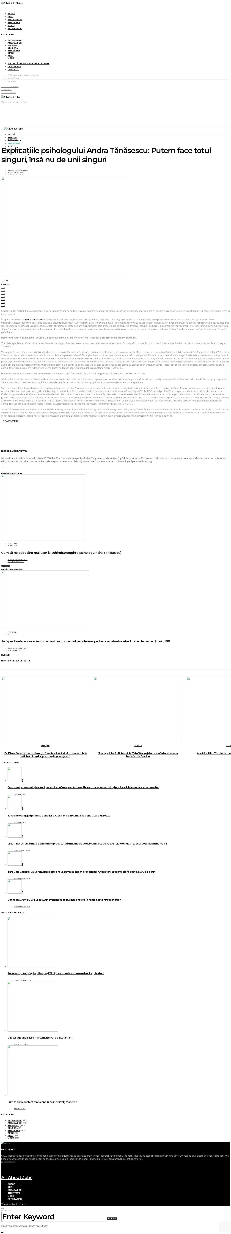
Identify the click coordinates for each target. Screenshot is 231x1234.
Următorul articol (12, 569)
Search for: (6, 1211)
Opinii (11, 53)
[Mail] (2, 1173)
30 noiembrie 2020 (16, 172)
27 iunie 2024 (19, 1109)
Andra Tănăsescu (33, 319)
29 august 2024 (21, 1044)
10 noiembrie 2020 (16, 562)
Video (11, 25)
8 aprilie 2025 (20, 794)
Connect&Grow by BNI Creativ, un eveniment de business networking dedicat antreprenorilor (64, 899)
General (13, 48)
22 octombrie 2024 (22, 980)
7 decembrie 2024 (22, 850)
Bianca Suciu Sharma (18, 170)
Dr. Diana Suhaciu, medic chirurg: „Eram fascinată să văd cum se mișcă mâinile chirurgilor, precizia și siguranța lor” (45, 755)
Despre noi (14, 66)
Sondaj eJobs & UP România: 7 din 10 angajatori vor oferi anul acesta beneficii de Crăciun (138, 755)
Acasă (11, 13)
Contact (13, 69)
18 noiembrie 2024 (22, 878)
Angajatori (15, 19)
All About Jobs (16, 1177)
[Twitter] (2, 1170)
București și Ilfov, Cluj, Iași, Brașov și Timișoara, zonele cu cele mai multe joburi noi (56, 973)
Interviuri (14, 22)
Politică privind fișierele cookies (29, 63)
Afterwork (15, 28)
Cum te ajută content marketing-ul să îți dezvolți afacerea (42, 1102)
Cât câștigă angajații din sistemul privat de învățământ (40, 1037)
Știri (10, 16)
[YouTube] (2, 1164)
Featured (13, 45)
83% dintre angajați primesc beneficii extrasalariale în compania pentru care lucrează (59, 815)
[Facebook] (2, 1167)
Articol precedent (11, 473)
